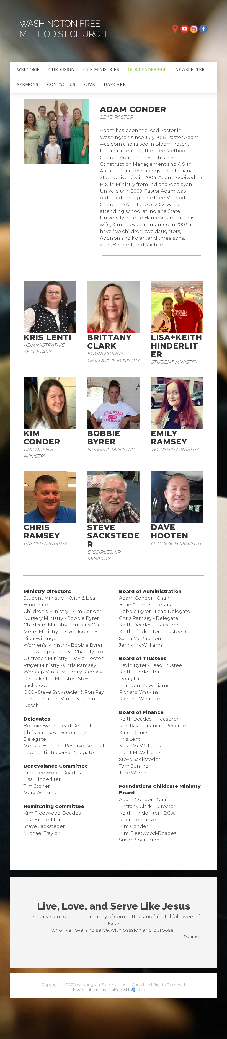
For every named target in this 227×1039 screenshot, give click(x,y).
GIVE (89, 84)
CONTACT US (61, 84)
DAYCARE (115, 84)
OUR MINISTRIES (101, 69)
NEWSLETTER (190, 69)
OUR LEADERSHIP (147, 69)
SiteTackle (145, 990)
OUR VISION (61, 69)
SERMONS (27, 84)
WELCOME (28, 69)
